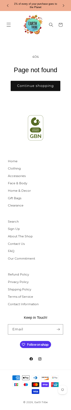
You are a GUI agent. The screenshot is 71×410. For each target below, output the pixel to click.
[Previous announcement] (7, 5)
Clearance (15, 205)
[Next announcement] (63, 5)
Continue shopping (35, 86)
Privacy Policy (18, 282)
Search (13, 221)
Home (13, 161)
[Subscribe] (58, 329)
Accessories (17, 176)
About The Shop (20, 236)
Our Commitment (21, 258)
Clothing (14, 168)
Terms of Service (20, 297)
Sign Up (14, 229)
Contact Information (23, 304)
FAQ (11, 251)
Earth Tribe (41, 402)
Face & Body (17, 183)
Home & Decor (19, 191)
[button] (8, 24)
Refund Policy (18, 274)
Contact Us (16, 244)
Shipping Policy (19, 289)
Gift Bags (14, 198)
